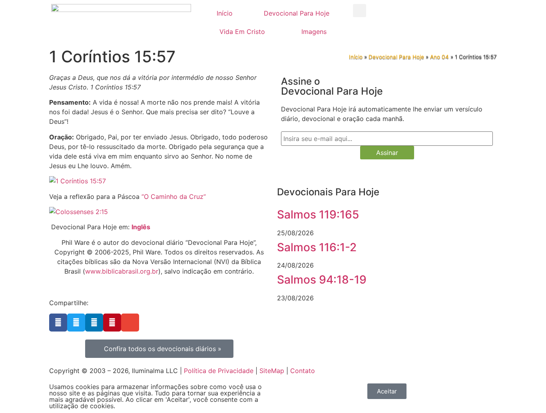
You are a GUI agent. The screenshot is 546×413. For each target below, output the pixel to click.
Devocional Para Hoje (296, 13)
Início (225, 13)
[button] (359, 10)
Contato (302, 371)
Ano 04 (439, 57)
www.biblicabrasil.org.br (121, 271)
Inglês (141, 227)
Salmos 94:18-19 (322, 279)
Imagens (314, 32)
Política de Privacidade (218, 371)
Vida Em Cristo (242, 32)
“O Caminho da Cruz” (173, 197)
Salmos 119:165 (318, 214)
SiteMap (271, 371)
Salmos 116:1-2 (317, 247)
